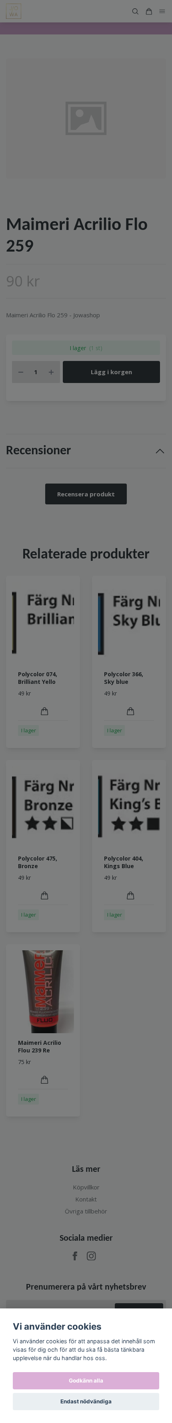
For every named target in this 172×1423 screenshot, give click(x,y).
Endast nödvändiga (86, 1401)
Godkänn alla (86, 1380)
